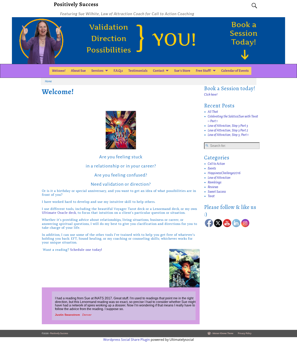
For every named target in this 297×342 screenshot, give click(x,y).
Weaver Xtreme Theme (222, 333)
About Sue (78, 71)
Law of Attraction (219, 178)
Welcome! (58, 71)
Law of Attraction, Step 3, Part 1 (228, 135)
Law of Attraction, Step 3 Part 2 (228, 130)
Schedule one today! (86, 250)
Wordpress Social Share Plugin (127, 339)
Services (97, 71)
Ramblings (214, 182)
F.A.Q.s (118, 71)
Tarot (211, 196)
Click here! (211, 94)
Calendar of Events (235, 71)
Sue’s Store (182, 71)
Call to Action (216, 164)
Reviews (213, 187)
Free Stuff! (203, 71)
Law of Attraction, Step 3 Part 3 (228, 126)
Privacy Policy (245, 333)
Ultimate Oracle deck (59, 213)
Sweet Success (217, 192)
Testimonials (137, 71)
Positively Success (76, 4)
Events (212, 168)
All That (213, 112)
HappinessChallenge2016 (224, 173)
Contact (158, 71)
